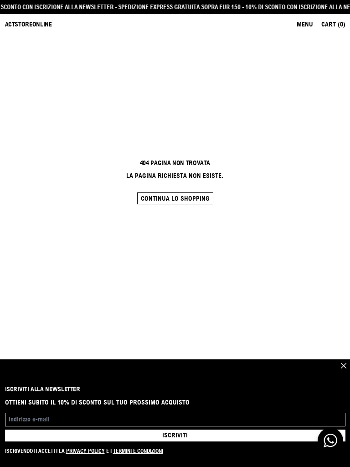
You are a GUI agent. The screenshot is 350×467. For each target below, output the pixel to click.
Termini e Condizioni (138, 450)
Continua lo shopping (175, 198)
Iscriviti (175, 435)
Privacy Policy (85, 450)
